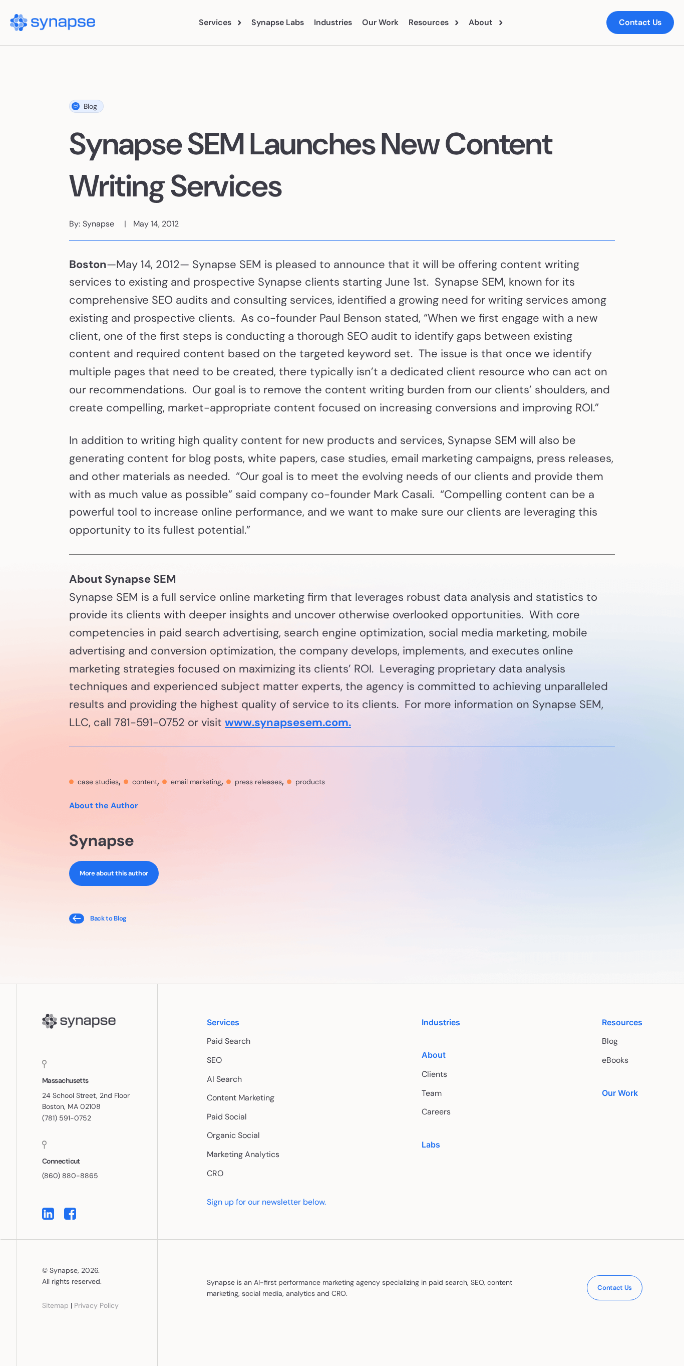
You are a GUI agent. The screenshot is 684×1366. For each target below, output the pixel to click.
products (310, 781)
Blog (90, 106)
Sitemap (55, 1305)
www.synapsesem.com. (288, 722)
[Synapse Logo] (79, 1021)
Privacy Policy (96, 1305)
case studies (98, 781)
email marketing (196, 781)
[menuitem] (220, 22)
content (144, 781)
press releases (258, 781)
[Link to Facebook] (70, 1214)
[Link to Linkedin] (48, 1214)
